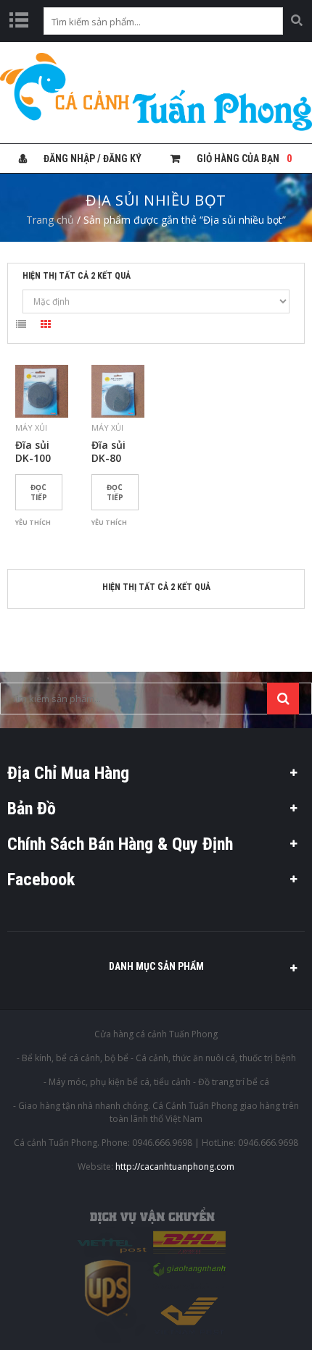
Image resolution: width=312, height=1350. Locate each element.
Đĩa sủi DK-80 (108, 452)
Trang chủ (50, 220)
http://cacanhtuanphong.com (174, 1166)
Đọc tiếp (38, 492)
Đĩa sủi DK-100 (33, 452)
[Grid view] (46, 326)
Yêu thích (33, 522)
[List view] (21, 326)
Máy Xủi (31, 427)
